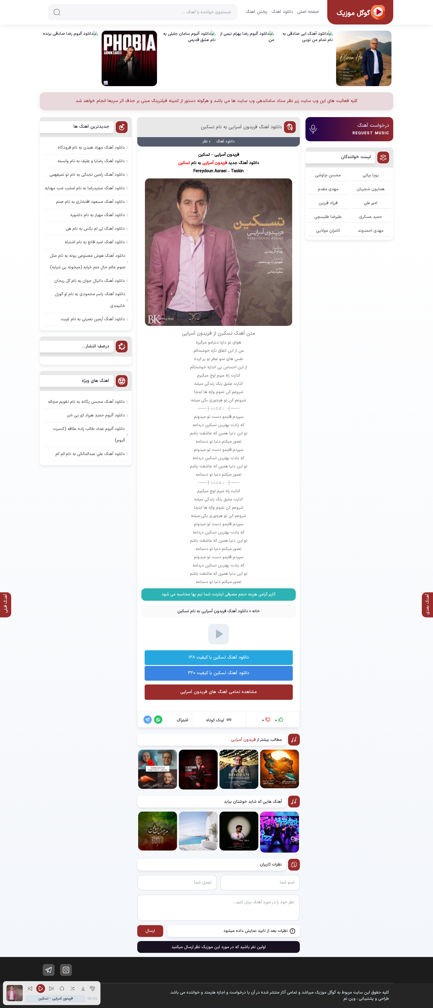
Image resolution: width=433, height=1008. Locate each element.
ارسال (150, 931)
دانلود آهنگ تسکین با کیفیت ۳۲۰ (218, 673)
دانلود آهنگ (282, 12)
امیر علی (370, 203)
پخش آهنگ (256, 12)
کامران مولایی (328, 231)
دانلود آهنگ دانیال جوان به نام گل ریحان (89, 281)
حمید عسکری (370, 217)
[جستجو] (57, 12)
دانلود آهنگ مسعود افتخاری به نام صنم (90, 202)
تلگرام (48, 970)
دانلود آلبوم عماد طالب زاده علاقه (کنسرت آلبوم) (89, 435)
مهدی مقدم (328, 189)
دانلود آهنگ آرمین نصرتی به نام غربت (93, 319)
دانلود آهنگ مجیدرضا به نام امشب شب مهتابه (85, 188)
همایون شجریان (371, 189)
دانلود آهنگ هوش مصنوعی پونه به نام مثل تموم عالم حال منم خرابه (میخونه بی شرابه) (87, 261)
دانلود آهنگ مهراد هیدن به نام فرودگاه (91, 148)
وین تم (349, 999)
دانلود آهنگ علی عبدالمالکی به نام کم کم (90, 454)
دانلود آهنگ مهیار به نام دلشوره (97, 215)
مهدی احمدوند (371, 231)
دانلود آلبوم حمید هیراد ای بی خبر (96, 415)
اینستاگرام (66, 970)
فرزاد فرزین (328, 203)
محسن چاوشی (328, 175)
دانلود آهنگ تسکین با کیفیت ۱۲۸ (218, 657)
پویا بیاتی (371, 175)
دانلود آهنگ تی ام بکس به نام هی (95, 229)
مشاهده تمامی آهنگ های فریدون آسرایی (218, 692)
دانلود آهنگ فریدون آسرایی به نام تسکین (241, 127)
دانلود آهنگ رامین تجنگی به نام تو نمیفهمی (87, 175)
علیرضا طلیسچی (328, 217)
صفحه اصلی (308, 12)
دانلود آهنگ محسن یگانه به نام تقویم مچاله (86, 402)
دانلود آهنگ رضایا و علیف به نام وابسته (91, 161)
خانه (256, 611)
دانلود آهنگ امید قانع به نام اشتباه (95, 242)
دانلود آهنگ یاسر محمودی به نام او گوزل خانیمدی (90, 300)
